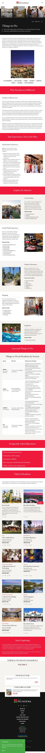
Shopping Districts (7, 310)
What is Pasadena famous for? (12, 452)
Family (13, 82)
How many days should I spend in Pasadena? (16, 462)
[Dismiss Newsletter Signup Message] (23, 741)
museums (31, 377)
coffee (30, 411)
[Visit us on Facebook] (18, 705)
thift (35, 411)
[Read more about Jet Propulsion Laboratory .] (33, 555)
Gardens (27, 286)
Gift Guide (5, 314)
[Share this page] (42, 21)
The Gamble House (8, 537)
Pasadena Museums (30, 214)
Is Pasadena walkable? (10, 459)
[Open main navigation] (42, 3)
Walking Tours (29, 288)
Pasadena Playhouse (29, 395)
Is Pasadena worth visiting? (11, 456)
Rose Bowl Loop (29, 285)
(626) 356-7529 (27, 542)
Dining (25, 80)
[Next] (42, 12)
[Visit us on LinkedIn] (26, 705)
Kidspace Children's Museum (34, 407)
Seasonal (20, 82)
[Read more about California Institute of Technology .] (11, 555)
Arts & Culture (18, 80)
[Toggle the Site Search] (3, 2)
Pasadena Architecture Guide (32, 217)
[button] (40, 502)
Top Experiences (8, 80)
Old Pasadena (28, 393)
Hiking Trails (28, 283)
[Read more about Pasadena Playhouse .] (33, 527)
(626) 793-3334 (5, 542)
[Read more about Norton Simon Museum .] (11, 615)
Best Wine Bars (6, 247)
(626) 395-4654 (5, 573)
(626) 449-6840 (5, 630)
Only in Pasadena (29, 82)
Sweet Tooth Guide (7, 252)
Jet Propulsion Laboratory (31, 566)
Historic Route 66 (32, 401)
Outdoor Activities (30, 280)
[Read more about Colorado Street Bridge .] (11, 586)
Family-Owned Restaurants (9, 255)
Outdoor (32, 80)
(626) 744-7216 (5, 601)
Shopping (39, 80)
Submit (36, 682)
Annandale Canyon (32, 388)
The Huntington (32, 381)
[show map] (9, 545)
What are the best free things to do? (14, 466)
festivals (20, 425)
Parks (27, 282)
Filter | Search (22, 664)
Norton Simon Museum (9, 625)
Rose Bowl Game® (34, 366)
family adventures (15, 409)
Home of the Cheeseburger (9, 250)
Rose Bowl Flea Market (30, 421)
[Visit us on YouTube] (24, 705)
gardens (18, 388)
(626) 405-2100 (27, 601)
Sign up (3, 750)
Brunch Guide (6, 246)
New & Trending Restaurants (9, 244)
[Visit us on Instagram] (21, 705)
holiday (21, 370)
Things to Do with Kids (30, 340)
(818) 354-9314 (27, 571)
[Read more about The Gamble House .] (11, 527)
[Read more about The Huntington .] (33, 586)
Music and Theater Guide (31, 218)
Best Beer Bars (6, 249)
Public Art (28, 215)
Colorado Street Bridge (9, 597)
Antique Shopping (7, 313)
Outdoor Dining (6, 253)
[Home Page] (22, 3)
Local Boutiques (6, 312)
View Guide (15, 693)
